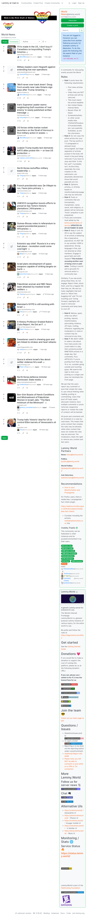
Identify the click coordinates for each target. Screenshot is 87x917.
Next (4, 438)
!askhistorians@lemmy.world (72, 478)
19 (20, 257)
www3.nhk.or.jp (22, 173)
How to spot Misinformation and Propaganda (72, 490)
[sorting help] (43, 42)
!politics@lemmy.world (70, 461)
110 (20, 60)
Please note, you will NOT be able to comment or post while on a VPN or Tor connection (74, 764)
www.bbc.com (22, 427)
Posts (5, 42)
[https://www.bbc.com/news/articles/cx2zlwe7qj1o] (11, 422)
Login (74, 3)
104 (20, 353)
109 (20, 161)
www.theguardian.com (25, 54)
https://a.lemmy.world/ (74, 810)
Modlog (64, 564)
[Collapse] (77, 592)
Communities (26, 3)
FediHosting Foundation (70, 888)
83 (20, 277)
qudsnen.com (22, 405)
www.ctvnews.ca (23, 92)
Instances (55, 913)
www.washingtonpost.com (26, 72)
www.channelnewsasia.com (26, 382)
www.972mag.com (23, 364)
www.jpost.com (22, 272)
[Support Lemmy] (62, 3)
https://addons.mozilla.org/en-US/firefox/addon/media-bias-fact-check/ (72, 508)
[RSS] (45, 42)
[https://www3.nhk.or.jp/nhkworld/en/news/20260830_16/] (11, 171)
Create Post (38, 3)
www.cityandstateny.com (26, 309)
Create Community (52, 3)
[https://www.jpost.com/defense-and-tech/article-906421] (11, 267)
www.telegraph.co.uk (24, 251)
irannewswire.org (23, 115)
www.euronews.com (24, 191)
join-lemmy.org (78, 913)
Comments (14, 42)
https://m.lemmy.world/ (74, 820)
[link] (24, 60)
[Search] (69, 3)
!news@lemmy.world (74, 455)
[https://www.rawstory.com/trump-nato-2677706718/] (11, 151)
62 (20, 121)
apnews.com (21, 135)
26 (20, 98)
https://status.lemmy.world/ (72, 855)
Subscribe (72, 20)
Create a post (72, 25)
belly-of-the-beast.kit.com (26, 327)
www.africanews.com (24, 211)
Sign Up (81, 3)
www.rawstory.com (23, 156)
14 (20, 297)
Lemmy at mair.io (10, 3)
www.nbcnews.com (24, 292)
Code (68, 913)
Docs (63, 913)
